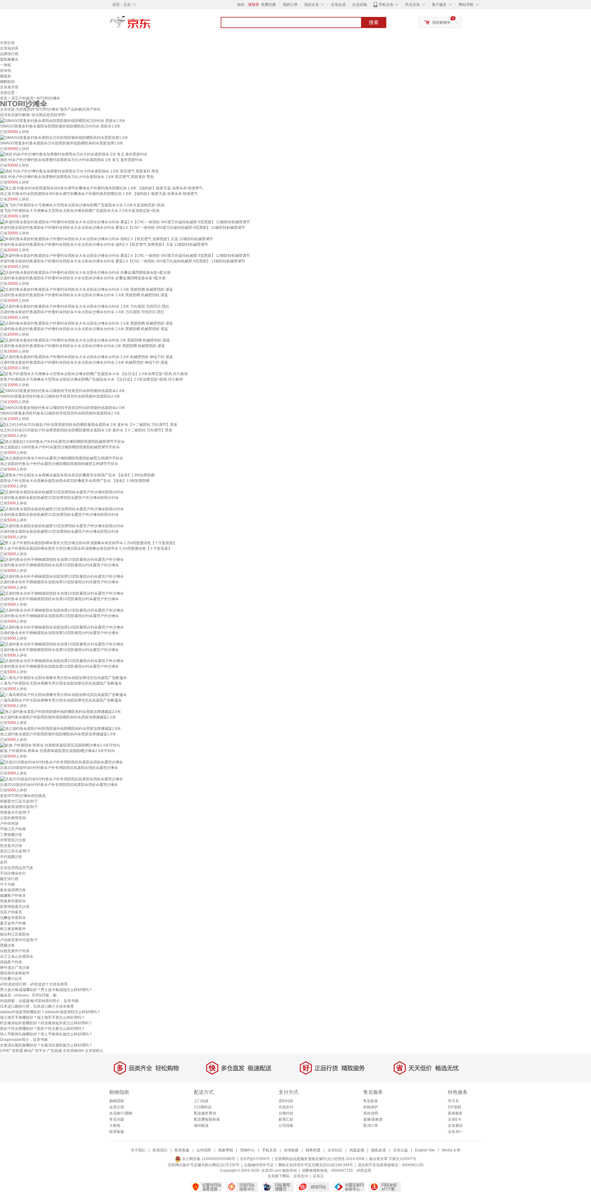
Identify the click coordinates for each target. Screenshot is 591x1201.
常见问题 (116, 1119)
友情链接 (291, 1150)
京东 (150, 24)
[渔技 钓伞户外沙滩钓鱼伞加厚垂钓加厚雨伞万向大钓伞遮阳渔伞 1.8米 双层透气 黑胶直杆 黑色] (79, 171)
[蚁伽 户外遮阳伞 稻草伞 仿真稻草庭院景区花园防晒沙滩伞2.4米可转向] (60, 745)
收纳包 (5, 70)
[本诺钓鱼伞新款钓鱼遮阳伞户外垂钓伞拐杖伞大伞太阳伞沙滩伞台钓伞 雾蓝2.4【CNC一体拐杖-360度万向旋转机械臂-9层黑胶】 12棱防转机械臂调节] (125, 255)
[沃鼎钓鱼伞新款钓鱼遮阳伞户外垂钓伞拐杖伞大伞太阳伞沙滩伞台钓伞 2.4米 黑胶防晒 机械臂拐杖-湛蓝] (86, 289)
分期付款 (286, 1113)
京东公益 (400, 1150)
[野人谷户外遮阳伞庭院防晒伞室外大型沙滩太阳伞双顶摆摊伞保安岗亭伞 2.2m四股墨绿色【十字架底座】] (88, 542)
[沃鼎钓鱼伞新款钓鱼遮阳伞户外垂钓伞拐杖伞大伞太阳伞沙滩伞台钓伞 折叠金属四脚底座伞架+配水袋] (85, 272)
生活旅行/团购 (120, 1113)
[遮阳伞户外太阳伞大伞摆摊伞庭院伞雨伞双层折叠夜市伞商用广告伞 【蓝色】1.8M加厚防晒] (77, 475)
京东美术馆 (9, 87)
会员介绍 (116, 1107)
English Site (425, 1150)
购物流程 (116, 1101)
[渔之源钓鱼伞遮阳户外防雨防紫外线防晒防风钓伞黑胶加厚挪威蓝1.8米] (60, 728)
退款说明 (370, 1113)
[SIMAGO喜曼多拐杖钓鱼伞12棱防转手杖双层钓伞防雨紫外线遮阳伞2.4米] (62, 390)
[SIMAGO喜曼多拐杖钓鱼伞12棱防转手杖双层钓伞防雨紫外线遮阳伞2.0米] (62, 407)
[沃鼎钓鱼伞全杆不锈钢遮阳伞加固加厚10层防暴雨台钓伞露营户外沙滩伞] (62, 576)
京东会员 (338, 4)
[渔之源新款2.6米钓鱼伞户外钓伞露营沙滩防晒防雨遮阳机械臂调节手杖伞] (62, 441)
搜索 (374, 22)
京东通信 (455, 1125)
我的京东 (311, 4)
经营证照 (363, 1170)
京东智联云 (94, 1051)
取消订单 (370, 1125)
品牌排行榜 (9, 54)
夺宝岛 (453, 1101)
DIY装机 (454, 1107)
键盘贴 (5, 76)
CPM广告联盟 (11, 1051)
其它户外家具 (22, 98)
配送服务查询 (205, 1113)
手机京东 (386, 4)
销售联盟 (313, 1150)
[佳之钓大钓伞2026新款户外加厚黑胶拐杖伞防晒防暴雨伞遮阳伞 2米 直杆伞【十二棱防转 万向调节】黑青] (88, 424)
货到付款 (286, 1101)
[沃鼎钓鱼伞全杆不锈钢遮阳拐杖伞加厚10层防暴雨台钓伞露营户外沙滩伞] (62, 559)
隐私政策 (378, 1150)
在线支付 (286, 1107)
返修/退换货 (373, 1119)
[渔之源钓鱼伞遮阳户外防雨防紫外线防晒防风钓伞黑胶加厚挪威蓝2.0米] (60, 711)
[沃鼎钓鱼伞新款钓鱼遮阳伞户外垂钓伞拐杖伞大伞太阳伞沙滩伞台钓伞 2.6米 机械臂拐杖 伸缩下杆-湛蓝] (86, 357)
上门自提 (201, 1101)
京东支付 (300, 1176)
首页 (3, 98)
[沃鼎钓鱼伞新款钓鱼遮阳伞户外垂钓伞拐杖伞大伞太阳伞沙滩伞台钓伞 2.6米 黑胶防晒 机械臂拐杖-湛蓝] (86, 323)
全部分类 (7, 43)
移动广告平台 (35, 1051)
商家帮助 (225, 1150)
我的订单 (290, 4)
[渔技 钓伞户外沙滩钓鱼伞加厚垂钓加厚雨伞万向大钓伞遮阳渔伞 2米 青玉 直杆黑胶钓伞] (73, 154)
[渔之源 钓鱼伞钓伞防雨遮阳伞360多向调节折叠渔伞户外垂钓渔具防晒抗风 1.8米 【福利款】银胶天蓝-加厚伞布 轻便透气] (101, 188)
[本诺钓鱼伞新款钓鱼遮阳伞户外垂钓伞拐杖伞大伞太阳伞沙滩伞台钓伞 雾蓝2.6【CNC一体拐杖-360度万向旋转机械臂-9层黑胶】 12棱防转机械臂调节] (125, 222)
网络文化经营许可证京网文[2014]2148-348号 (315, 1165)
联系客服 (116, 1132)
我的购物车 (441, 22)
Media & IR (451, 1150)
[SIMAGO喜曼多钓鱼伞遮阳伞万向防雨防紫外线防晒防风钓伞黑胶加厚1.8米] (64, 137)
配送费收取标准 (207, 1119)
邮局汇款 (286, 1119)
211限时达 (202, 1107)
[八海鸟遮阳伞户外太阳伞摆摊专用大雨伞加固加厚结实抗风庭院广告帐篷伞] (63, 694)
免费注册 (268, 4)
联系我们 (160, 1150)
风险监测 (356, 1150)
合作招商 (203, 1150)
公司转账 (286, 1125)
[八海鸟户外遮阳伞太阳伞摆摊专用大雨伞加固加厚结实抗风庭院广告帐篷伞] (63, 677)
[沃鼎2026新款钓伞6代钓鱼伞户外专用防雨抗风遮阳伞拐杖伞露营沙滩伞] (61, 762)
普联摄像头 (9, 59)
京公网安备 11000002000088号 (208, 1159)
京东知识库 (9, 48)
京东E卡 (454, 1119)
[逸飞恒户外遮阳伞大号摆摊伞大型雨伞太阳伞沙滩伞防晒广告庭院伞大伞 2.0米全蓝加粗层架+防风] (82, 205)
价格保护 (370, 1107)
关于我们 (138, 1150)
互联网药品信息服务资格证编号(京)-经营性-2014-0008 (319, 1159)
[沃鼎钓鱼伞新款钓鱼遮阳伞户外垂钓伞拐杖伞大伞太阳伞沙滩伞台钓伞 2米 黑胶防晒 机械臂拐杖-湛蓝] (85, 340)
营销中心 (247, 1150)
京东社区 (335, 1150)
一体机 (5, 65)
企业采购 (359, 4)
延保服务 (455, 1113)
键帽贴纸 (7, 81)
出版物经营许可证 (259, 1165)
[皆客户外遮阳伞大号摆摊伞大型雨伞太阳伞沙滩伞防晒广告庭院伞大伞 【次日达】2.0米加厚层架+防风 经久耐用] (94, 373)
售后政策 (370, 1101)
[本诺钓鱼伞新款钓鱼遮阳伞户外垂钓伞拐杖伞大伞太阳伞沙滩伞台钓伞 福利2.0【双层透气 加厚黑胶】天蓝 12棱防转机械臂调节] (106, 239)
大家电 (114, 1125)
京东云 (318, 1176)
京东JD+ (455, 1132)
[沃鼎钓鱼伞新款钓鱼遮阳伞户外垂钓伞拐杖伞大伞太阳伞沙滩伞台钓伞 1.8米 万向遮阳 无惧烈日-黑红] (84, 306)
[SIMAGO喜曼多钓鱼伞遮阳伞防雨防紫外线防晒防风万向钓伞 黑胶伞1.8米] (62, 120)
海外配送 (201, 1125)
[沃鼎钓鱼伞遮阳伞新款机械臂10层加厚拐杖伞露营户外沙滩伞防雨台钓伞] (62, 492)
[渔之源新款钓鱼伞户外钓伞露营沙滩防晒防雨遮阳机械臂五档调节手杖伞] (61, 458)
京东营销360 (73, 1051)
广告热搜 (54, 1051)
